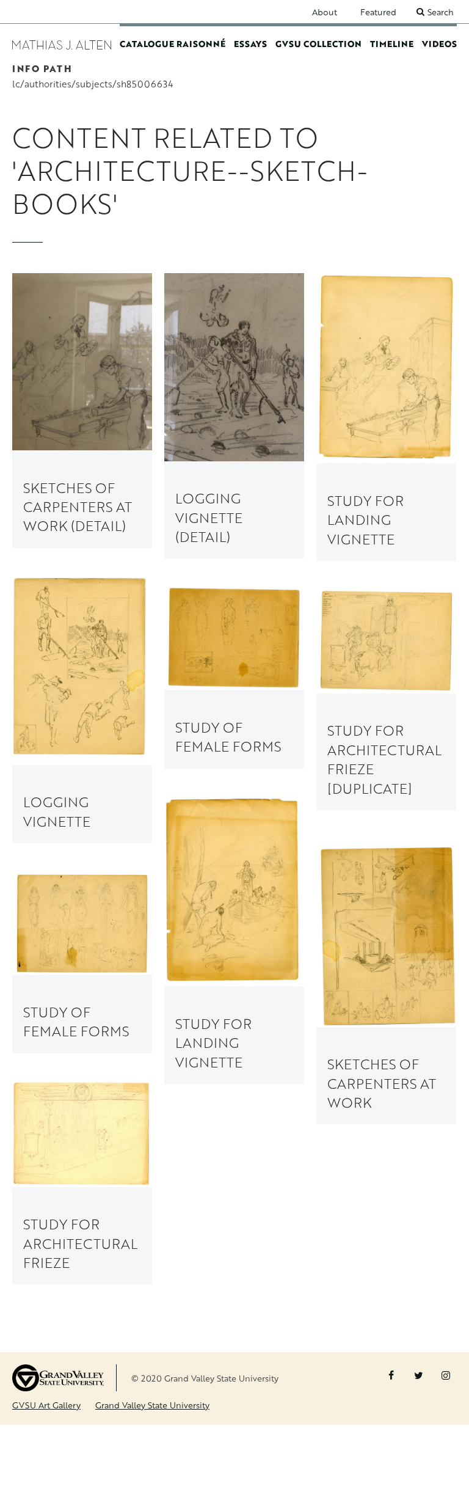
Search (440, 12)
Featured (378, 12)
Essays (250, 43)
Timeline (391, 43)
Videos (439, 43)
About (324, 12)
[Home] (61, 44)
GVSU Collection (318, 43)
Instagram (446, 1375)
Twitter (418, 1375)
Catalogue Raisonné (172, 43)
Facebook (391, 1375)
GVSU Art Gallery (46, 1405)
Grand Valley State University (152, 1405)
